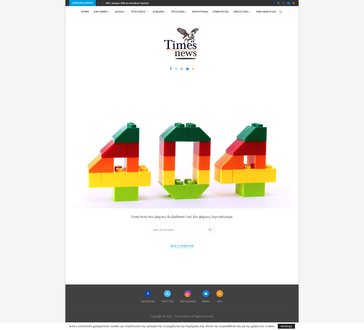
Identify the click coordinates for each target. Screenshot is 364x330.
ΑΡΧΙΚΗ (85, 11)
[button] (98, 3)
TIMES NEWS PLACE (266, 11)
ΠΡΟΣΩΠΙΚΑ (178, 11)
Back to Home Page (182, 246)
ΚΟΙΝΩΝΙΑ (158, 11)
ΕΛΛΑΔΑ (119, 11)
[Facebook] (274, 3)
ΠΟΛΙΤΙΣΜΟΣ (138, 11)
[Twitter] (278, 3)
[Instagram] (283, 3)
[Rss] (294, 3)
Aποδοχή (286, 326)
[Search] (281, 11)
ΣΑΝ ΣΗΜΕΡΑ (101, 11)
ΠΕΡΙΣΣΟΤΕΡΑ (241, 11)
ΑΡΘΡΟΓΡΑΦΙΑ (200, 11)
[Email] (288, 3)
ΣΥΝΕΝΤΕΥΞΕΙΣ (221, 11)
